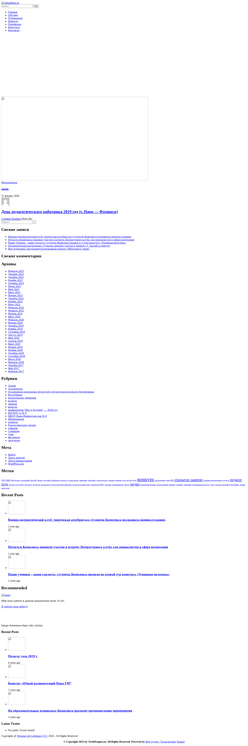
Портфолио (14, 24)
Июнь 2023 (14, 286)
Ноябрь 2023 (15, 280)
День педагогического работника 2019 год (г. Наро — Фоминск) (59, 211)
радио (135, 484)
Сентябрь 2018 (16, 356)
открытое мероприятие (212, 480)
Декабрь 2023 (16, 277)
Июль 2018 (14, 359)
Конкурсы (14, 27)
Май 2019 (13, 337)
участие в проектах (222, 485)
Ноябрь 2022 (15, 301)
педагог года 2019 (16, 485)
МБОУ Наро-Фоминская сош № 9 (27, 416)
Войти (12, 454)
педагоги (28, 485)
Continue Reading (11, 218)
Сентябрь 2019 (16, 331)
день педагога (102, 480)
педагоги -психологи (41, 485)
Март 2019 (14, 344)
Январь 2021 (15, 313)
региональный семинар (166, 485)
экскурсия (14, 440)
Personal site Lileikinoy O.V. (32, 736)
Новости (13, 21)
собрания (187, 485)
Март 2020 (14, 316)
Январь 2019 (15, 347)
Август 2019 (15, 334)
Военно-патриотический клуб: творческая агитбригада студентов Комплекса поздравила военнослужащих (69, 236)
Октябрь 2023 (16, 283)
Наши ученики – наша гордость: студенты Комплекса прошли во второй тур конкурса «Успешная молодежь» (89, 574)
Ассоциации (15, 388)
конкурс (12, 406)
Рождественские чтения (22, 425)
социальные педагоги (200, 485)
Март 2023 (14, 292)
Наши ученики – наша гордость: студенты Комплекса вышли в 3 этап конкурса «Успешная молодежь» (67, 242)
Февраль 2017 (16, 371)
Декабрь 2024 (16, 274)
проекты (13, 422)
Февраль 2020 (16, 319)
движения (83, 480)
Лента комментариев (20, 460)
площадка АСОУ (97, 485)
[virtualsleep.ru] (10, 2)
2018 (3, 480)
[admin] (5, 204)
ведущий (47, 480)
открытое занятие (188, 480)
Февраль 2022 (16, 307)
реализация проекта (148, 485)
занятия (12, 403)
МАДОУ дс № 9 (17, 413)
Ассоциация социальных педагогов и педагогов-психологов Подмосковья (51, 391)
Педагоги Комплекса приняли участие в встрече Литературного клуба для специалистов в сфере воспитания (71, 239)
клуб (135, 480)
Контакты (13, 30)
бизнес (40, 480)
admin (5, 189)
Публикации (15, 18)
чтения (242, 485)
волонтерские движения (22, 397)
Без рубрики (15, 394)
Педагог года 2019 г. (23, 656)
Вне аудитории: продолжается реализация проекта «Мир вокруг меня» (49, 248)
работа (127, 485)
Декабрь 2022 (16, 298)
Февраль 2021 (16, 310)
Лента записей (16, 457)
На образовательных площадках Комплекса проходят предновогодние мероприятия (70, 710)
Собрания (13, 431)
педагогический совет (81, 485)
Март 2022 (14, 304)
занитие (111, 480)
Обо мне (13, 15)
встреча (12, 400)
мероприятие (160, 480)
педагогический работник (61, 485)
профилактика (117, 485)
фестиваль (14, 437)
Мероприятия (9, 182)
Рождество (15, 480)
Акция (12, 385)
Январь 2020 (15, 322)
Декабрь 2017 (16, 365)
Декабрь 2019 (16, 325)
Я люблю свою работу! (14, 606)
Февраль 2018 (16, 362)
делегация (92, 480)
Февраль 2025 (16, 271)
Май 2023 (13, 289)
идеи (124, 480)
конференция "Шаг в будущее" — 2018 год (33, 410)
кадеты (129, 480)
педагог (226, 480)
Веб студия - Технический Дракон (165, 741)
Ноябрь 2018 (15, 350)
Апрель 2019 (15, 341)
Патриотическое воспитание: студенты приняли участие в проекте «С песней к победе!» (59, 245)
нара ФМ (170, 480)
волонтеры (55, 480)
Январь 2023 (15, 295)
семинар (13, 428)
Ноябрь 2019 (15, 328)
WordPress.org (16, 463)
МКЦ (8, 480)
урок (10, 434)
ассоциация (25, 480)
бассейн (33, 480)
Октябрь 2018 (16, 353)
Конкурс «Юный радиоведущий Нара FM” (40, 683)
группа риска (72, 480)
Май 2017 (13, 368)
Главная (12, 12)
